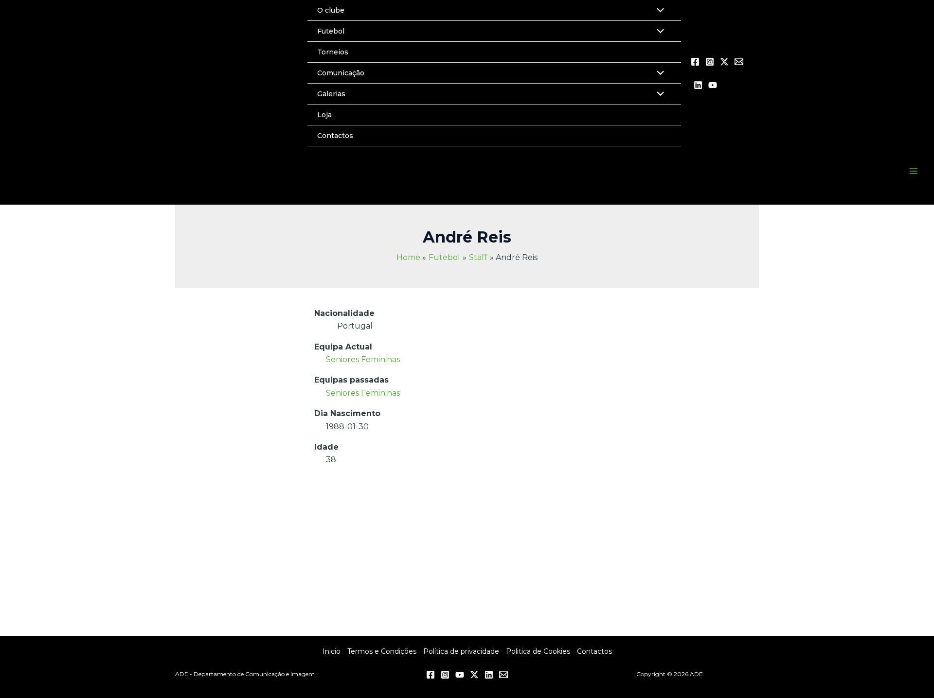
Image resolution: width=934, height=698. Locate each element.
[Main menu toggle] (913, 171)
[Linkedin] (698, 85)
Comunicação (340, 73)
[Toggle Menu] (658, 32)
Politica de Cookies (538, 651)
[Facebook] (695, 61)
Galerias (331, 93)
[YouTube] (712, 85)
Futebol (330, 31)
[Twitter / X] (724, 61)
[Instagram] (709, 61)
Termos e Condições (381, 651)
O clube (330, 10)
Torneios (332, 52)
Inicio (332, 651)
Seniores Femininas (363, 359)
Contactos (335, 135)
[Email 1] (739, 61)
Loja (324, 114)
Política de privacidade (461, 651)
